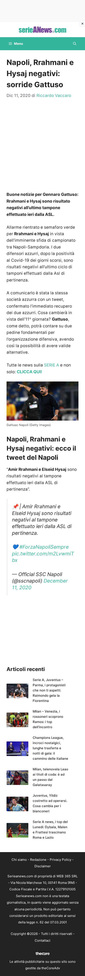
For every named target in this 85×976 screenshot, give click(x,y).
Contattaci (42, 940)
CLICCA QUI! (29, 371)
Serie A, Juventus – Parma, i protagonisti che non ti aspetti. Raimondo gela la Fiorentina (49, 690)
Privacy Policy (60, 860)
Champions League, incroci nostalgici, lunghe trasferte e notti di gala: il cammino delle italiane (50, 748)
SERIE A (51, 365)
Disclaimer (42, 866)
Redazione (38, 860)
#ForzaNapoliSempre (44, 547)
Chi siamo (19, 860)
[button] (75, 43)
